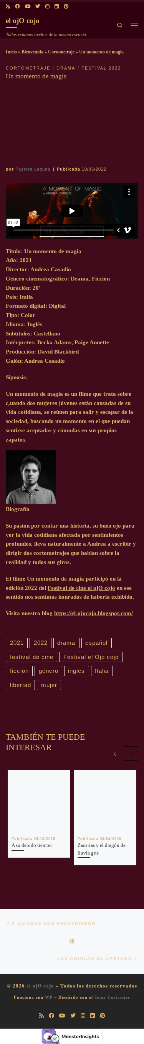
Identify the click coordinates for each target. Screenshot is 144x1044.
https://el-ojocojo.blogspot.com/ (93, 613)
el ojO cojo (40, 986)
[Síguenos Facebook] (17, 7)
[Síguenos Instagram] (47, 7)
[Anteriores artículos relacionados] (115, 753)
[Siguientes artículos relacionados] (131, 753)
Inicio (11, 52)
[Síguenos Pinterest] (66, 7)
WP (49, 997)
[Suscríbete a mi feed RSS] (8, 7)
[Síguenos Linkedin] (57, 7)
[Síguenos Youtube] (27, 7)
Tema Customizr (112, 997)
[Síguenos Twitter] (37, 7)
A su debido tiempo (32, 845)
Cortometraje (61, 52)
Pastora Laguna (32, 169)
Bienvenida (32, 52)
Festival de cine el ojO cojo (81, 587)
